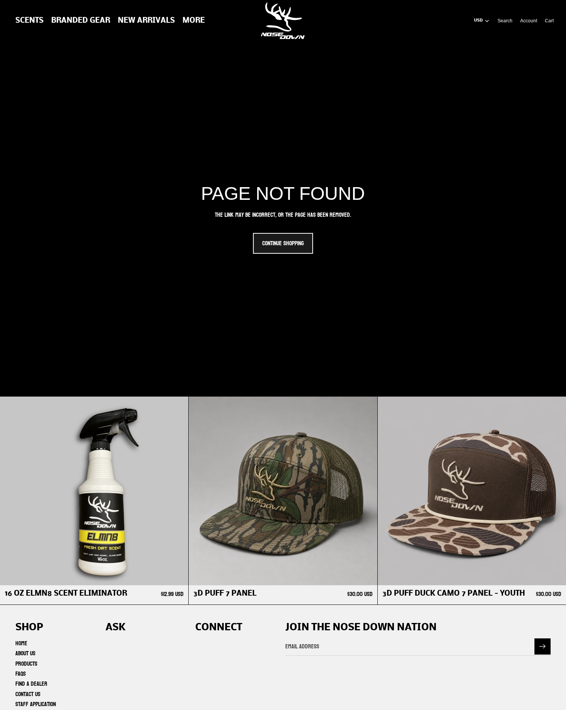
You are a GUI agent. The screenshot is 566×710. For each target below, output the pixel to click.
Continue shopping (283, 243)
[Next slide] (365, 490)
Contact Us (27, 694)
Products (26, 663)
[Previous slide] (200, 490)
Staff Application (35, 704)
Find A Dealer (31, 684)
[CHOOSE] (365, 573)
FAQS (20, 673)
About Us (25, 653)
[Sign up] (542, 646)
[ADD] (177, 573)
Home (21, 643)
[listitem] (194, 21)
